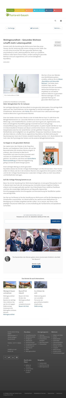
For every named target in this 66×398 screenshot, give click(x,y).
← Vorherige (10, 28)
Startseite (35, 28)
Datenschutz (51, 393)
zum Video (37, 266)
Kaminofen (56, 340)
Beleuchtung (56, 349)
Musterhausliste (30, 337)
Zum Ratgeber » (53, 237)
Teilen (58, 42)
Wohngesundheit (9, 314)
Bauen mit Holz (24, 306)
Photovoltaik (42, 344)
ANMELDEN (56, 221)
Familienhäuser (30, 342)
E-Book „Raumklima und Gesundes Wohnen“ (52, 81)
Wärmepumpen (43, 342)
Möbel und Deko (58, 335)
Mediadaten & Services (40, 393)
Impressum (59, 393)
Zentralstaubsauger (59, 353)
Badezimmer (56, 339)
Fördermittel (43, 363)
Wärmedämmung (44, 337)
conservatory (29, 369)
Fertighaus (29, 339)
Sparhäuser (29, 348)
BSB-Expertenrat (44, 367)
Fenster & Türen (57, 346)
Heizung (41, 335)
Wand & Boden (57, 344)
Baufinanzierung (44, 365)
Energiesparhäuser (31, 344)
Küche (27, 111)
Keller (27, 349)
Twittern (58, 45)
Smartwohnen (28, 393)
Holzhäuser (29, 340)
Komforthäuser (30, 346)
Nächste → (57, 28)
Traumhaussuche (31, 335)
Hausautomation (58, 342)
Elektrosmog (38, 306)
